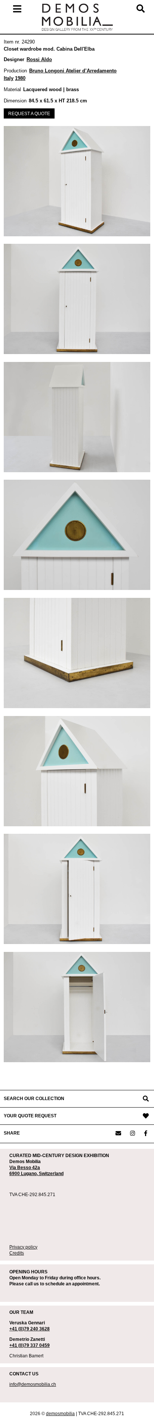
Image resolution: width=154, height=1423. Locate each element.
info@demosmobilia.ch (32, 1384)
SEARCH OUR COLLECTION (34, 1098)
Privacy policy (23, 1247)
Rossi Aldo (39, 59)
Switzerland (51, 1173)
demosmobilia (60, 1413)
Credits (16, 1253)
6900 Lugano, (24, 1173)
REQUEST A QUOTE (29, 113)
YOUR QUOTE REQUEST (30, 1115)
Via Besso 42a (24, 1167)
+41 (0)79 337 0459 (29, 1345)
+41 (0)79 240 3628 (29, 1328)
